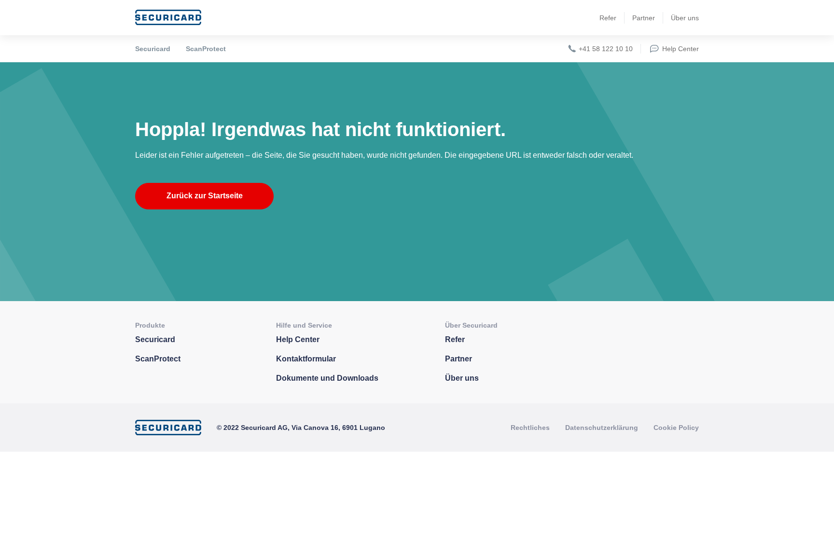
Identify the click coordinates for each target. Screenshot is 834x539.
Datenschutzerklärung (601, 427)
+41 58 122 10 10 (606, 49)
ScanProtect (206, 49)
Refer (607, 18)
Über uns (685, 18)
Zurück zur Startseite (205, 196)
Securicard (152, 49)
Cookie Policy (676, 427)
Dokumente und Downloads (327, 378)
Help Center (680, 49)
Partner (643, 18)
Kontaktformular (306, 359)
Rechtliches (530, 427)
